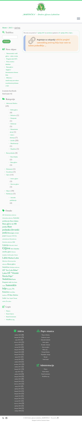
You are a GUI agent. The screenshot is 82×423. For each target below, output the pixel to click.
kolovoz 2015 (17, 383)
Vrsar (8, 298)
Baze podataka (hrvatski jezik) (10, 229)
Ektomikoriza (13, 239)
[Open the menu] (78, 18)
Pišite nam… (45, 349)
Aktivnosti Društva (11, 103)
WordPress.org (10, 319)
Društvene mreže (45, 337)
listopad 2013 (17, 393)
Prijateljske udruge (45, 354)
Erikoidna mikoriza (7, 242)
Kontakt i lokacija (45, 344)
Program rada (6, 282)
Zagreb (11, 298)
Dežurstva (13, 115)
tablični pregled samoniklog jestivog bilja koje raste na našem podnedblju (49, 42)
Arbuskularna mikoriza (10, 215)
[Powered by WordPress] (58, 417)
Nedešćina (5, 267)
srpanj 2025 (18, 344)
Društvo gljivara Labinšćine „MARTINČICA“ (38, 418)
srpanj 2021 (18, 357)
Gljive (8, 175)
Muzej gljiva (11, 264)
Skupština (13, 149)
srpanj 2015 (18, 386)
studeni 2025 (18, 335)
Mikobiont (5, 261)
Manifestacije (14, 143)
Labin (5, 258)
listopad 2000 (17, 408)
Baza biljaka (14, 157)
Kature (16, 255)
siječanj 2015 (18, 388)
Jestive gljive (14, 178)
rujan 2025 (17, 339)
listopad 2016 (17, 376)
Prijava (8, 311)
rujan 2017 (17, 371)
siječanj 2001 (18, 406)
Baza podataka (10, 153)
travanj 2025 (18, 347)
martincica (49, 33)
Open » (71, 33)
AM (3, 215)
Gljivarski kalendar (45, 339)
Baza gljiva (13, 162)
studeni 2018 (18, 361)
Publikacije (9, 194)
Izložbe (12, 140)
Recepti (45, 357)
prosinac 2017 (17, 364)
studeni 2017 (18, 366)
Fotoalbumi (9, 172)
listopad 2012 (17, 398)
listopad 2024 (17, 349)
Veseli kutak (46, 359)
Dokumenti (9, 169)
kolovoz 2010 (17, 403)
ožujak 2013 (18, 396)
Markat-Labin (13, 258)
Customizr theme (45, 420)
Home (4, 28)
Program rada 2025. (12, 59)
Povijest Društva (46, 352)
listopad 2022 (17, 354)
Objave (8, 191)
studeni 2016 (18, 374)
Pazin (14, 279)
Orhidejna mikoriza (14, 267)
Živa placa (8, 301)
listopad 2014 (17, 391)
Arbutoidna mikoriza (7, 218)
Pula (13, 282)
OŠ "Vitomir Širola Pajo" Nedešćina (10, 276)
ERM (13, 242)
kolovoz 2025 (17, 342)
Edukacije (13, 124)
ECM (13, 236)
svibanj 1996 (18, 410)
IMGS (12, 248)
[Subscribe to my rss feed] (3, 418)
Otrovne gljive (14, 184)
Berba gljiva (14, 110)
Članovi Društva (46, 335)
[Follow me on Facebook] (7, 418)
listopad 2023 (17, 352)
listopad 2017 (17, 369)
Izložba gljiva (10, 255)
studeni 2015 (18, 379)
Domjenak (13, 118)
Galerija (5, 245)
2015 (10, 28)
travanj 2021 (18, 359)
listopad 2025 (17, 337)
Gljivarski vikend (13, 245)
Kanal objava (10, 314)
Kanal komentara (11, 316)
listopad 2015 (17, 381)
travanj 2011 (18, 401)
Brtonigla (11, 233)
